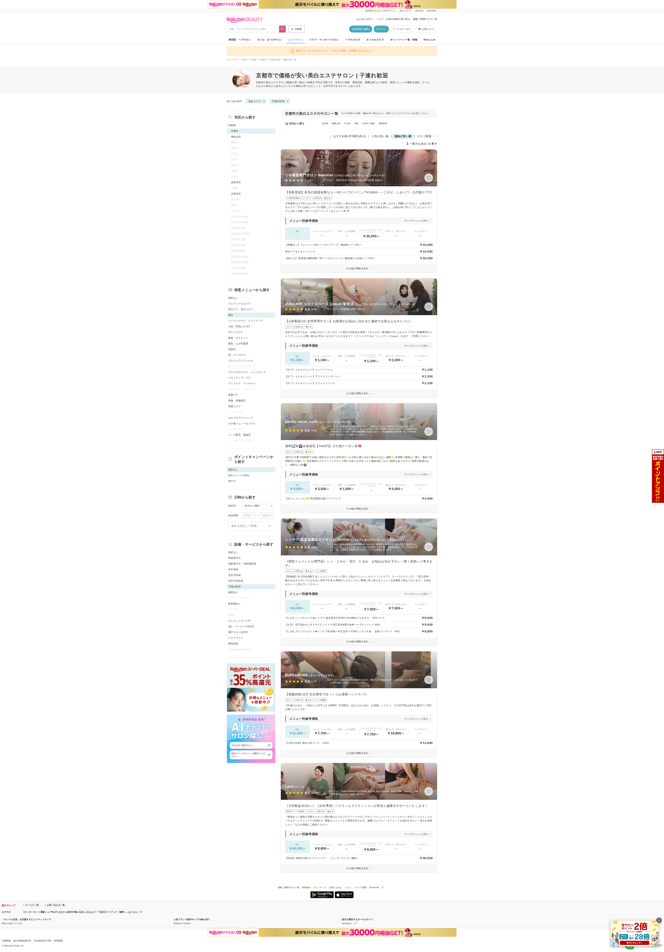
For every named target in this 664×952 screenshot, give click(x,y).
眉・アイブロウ (237, 355)
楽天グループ (405, 11)
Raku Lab (429, 39)
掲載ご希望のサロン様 (425, 19)
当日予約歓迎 (235, 580)
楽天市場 (431, 11)
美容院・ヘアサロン (240, 39)
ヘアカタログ (352, 39)
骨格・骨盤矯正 (237, 400)
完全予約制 (234, 575)
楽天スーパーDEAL (239, 475)
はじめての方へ (365, 19)
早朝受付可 (234, 558)
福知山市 (236, 136)
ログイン (381, 29)
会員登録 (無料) (361, 29)
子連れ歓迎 (274, 59)
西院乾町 (383, 123)
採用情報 (58, 940)
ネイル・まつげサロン (269, 39)
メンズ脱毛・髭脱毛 (239, 434)
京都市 (263, 59)
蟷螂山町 (336, 123)
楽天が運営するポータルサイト (357, 919)
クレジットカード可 (239, 620)
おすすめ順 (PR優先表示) (349, 136)
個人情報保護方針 (22, 940)
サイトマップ (319, 887)
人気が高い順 (380, 136)
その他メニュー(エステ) (241, 423)
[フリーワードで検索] (282, 29)
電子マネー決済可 (238, 632)
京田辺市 (236, 193)
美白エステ (272, 82)
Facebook (374, 887)
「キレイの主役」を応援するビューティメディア (26, 919)
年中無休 (233, 569)
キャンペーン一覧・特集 (404, 39)
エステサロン (295, 39)
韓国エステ (234, 406)
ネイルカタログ (375, 39)
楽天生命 (419, 11)
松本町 (325, 123)
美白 (245, 59)
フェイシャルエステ (239, 303)
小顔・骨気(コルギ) (239, 326)
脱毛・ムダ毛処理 (238, 343)
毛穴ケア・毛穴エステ (240, 309)
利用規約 (306, 887)
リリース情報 (360, 887)
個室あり (233, 592)
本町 (356, 123)
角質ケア (233, 394)
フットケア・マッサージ (242, 383)
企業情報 (6, 940)
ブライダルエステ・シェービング (247, 372)
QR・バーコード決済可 (241, 626)
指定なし (233, 297)
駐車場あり (234, 603)
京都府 (253, 59)
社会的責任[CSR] (42, 940)
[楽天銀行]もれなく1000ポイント (380, 11)
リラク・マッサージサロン (324, 39)
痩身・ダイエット (238, 337)
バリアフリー (235, 638)
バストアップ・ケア (239, 377)
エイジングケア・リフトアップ (245, 320)
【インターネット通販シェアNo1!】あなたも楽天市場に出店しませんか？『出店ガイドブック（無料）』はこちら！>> (82, 912)
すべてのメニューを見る (416, 221)
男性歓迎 (233, 643)
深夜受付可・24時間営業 (242, 563)
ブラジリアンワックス (240, 360)
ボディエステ (235, 332)
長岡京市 (236, 182)
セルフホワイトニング (240, 417)
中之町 (347, 123)
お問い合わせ (335, 887)
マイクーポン (404, 29)
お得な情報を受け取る (398, 19)
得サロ (232, 481)
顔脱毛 (232, 349)
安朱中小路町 (368, 123)
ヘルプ (380, 19)
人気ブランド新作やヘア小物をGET (192, 919)
